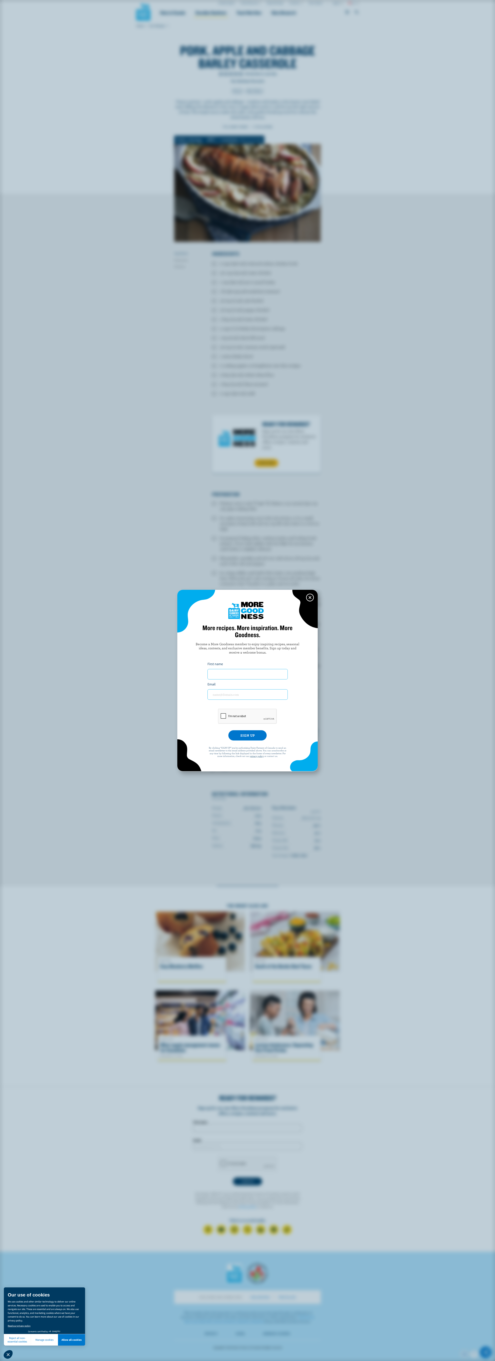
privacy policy (257, 756)
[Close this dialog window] (310, 597)
